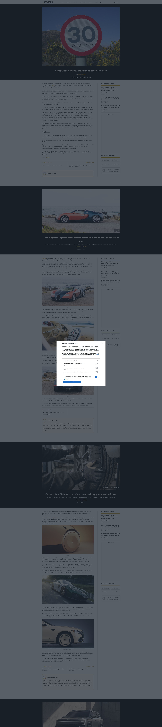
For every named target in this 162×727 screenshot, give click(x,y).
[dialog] (81, 363)
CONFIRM (72, 381)
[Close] (103, 343)
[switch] (96, 363)
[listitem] (81, 360)
